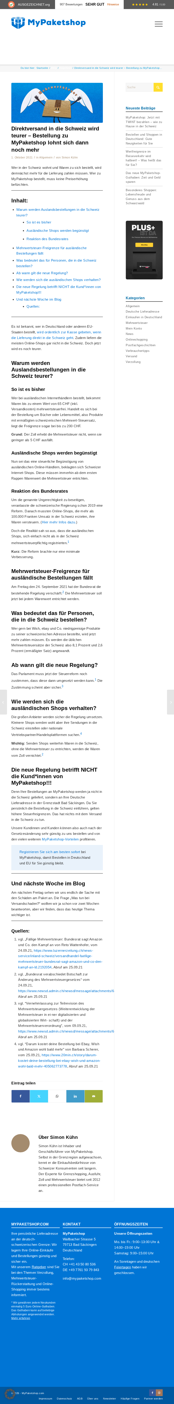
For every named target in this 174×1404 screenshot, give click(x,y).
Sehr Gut (94, 4)
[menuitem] (156, 24)
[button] (10, 1394)
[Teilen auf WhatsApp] (57, 1096)
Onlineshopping (136, 339)
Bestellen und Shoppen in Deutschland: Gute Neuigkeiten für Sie (144, 139)
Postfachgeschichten (141, 345)
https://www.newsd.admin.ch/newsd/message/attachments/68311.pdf (72, 1031)
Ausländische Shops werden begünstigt (58, 230)
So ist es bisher (39, 222)
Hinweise (113, 4)
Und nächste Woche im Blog (38, 299)
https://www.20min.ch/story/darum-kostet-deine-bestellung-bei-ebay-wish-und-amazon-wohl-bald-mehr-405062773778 (59, 1060)
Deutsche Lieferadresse (142, 311)
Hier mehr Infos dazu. (59, 522)
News (129, 334)
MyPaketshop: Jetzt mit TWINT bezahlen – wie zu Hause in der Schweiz (144, 122)
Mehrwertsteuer (136, 323)
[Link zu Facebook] (152, 1392)
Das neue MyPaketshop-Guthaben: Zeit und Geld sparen (143, 177)
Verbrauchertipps (138, 351)
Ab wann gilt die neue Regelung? (42, 273)
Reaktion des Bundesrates (47, 239)
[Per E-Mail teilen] (94, 1096)
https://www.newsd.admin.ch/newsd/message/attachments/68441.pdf (73, 991)
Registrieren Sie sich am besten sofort (49, 852)
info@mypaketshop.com (82, 1278)
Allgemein (46, 157)
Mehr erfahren (20, 1318)
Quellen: (33, 306)
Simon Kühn (70, 157)
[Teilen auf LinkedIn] (75, 1096)
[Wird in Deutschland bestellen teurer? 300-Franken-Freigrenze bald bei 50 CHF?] (3, 702)
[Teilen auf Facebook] (21, 1096)
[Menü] (156, 24)
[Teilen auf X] (39, 1096)
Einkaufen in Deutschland (144, 317)
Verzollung (133, 362)
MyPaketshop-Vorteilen (61, 839)
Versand (131, 356)
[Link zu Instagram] (159, 1392)
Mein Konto (134, 328)
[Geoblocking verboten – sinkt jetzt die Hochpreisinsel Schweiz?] (170, 702)
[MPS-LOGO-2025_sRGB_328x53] (48, 23)
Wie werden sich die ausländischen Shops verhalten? (58, 280)
